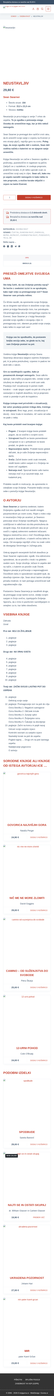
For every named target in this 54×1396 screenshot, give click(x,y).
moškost (14, 235)
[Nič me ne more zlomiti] (27, 869)
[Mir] (27, 1322)
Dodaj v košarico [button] (38, 837)
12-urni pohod (27, 1048)
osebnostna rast (29, 235)
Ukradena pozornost (27, 1277)
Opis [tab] (27, 258)
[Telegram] (15, 246)
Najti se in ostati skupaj (27, 1205)
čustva (15, 232)
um (10, 238)
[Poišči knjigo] (42, 9)
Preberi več (39, 1217)
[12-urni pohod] (27, 1019)
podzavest (44, 235)
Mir (27, 1351)
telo (5, 238)
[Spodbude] (27, 1103)
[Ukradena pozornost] (27, 1249)
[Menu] (48, 8)
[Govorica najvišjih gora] (27, 796)
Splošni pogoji (32, 1380)
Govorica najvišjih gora (26, 825)
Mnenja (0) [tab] (27, 263)
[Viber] (19, 246)
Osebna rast (22, 229)
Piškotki (18, 1380)
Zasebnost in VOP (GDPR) (27, 1384)
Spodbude (27, 1132)
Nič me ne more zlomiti (27, 898)
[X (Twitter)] (8, 246)
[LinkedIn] (12, 246)
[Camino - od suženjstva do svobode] (27, 942)
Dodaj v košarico (33, 197)
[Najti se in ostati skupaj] (27, 1176)
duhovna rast (27, 232)
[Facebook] (4, 246)
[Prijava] (33, 9)
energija (39, 232)
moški (6, 235)
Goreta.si (44, 1393)
